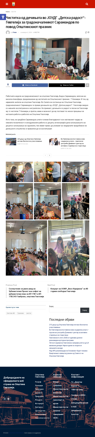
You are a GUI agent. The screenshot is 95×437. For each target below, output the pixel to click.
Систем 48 (10, 313)
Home (8, 12)
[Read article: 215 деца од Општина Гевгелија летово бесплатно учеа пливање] (11, 141)
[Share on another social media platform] (87, 85)
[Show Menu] (7, 4)
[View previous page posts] (45, 155)
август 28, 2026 (23, 144)
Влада (56, 382)
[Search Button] (87, 4)
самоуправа (58, 414)
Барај (51, 306)
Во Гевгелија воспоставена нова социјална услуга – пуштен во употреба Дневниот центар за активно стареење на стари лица (73, 142)
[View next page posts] (49, 155)
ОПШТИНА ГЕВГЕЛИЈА (16, 433)
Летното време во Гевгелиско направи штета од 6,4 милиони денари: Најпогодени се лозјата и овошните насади (69, 345)
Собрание (57, 385)
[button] (3, 17)
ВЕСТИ (13, 12)
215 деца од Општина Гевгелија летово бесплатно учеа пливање (29, 140)
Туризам (20, 313)
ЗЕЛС (55, 418)
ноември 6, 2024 (26, 32)
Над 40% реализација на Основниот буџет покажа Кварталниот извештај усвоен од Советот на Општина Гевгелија (68, 353)
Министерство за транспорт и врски (60, 400)
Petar (15, 32)
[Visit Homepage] (13, 4)
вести (29, 313)
